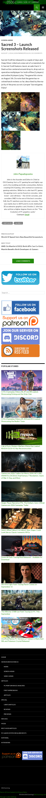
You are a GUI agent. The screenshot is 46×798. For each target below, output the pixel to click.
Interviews (5, 742)
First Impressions (11, 690)
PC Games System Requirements (13, 733)
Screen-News (7, 40)
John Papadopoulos (22, 53)
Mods (3, 724)
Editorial (5, 738)
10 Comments (36, 53)
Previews (7, 714)
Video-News (8, 676)
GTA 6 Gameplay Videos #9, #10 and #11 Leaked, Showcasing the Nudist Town (20, 420)
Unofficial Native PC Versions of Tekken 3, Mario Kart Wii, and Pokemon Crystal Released (22, 640)
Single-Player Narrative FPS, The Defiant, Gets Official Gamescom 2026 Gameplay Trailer (22, 504)
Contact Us (13, 792)
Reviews (7, 709)
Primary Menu (43, 7)
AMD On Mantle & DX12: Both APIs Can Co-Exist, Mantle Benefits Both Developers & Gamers (22, 246)
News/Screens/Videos (9, 662)
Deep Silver (7, 223)
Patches (4, 719)
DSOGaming (5, 788)
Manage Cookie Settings (8, 797)
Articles (4, 681)
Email (27, 214)
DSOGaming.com (40, 794)
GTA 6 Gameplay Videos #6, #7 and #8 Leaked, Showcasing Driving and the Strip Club (19, 393)
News (6, 667)
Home (3, 657)
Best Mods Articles (8, 728)
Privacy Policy (22, 792)
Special (4, 700)
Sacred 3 (18, 223)
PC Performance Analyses (14, 686)
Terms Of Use (5, 792)
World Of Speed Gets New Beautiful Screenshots (22, 235)
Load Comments (23, 261)
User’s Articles (10, 705)
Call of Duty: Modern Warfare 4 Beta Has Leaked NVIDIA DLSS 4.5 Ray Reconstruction (20, 447)
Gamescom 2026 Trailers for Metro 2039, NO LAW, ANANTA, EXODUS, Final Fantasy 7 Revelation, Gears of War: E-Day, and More (22, 475)
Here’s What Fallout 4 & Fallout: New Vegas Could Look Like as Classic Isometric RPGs (21, 531)
